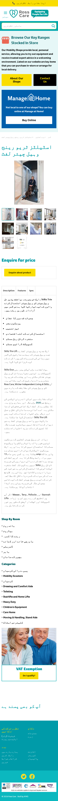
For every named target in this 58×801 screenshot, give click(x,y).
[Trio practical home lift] (50, 228)
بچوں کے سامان (12, 557)
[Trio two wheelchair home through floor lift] (22, 228)
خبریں (5, 762)
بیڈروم (8, 531)
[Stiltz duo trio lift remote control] (36, 228)
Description (9, 290)
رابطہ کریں (8, 755)
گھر (49, 137)
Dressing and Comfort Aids (18, 586)
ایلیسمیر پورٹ (10, 739)
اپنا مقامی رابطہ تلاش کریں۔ (30, 3)
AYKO (26, 796)
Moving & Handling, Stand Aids (20, 617)
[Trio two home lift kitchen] (36, 214)
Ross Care (12, 796)
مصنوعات (32, 733)
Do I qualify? (29, 675)
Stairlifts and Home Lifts (16, 596)
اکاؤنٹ (32, 752)
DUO (38, 402)
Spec (31, 290)
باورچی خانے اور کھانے (18, 541)
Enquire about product (20, 272)
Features (22, 290)
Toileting (8, 591)
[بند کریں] (46, 5)
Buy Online (29, 120)
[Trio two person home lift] (22, 214)
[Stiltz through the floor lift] (8, 243)
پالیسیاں (33, 758)
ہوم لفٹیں (40, 137)
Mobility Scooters (13, 576)
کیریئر (32, 755)
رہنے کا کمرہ (11, 536)
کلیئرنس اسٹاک (13, 622)
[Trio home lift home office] (50, 214)
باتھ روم (9, 526)
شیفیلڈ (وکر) (8, 736)
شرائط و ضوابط (9, 758)
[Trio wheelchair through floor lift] (8, 214)
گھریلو (8, 546)
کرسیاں (8, 581)
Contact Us (45, 79)
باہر (6, 551)
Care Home (9, 612)
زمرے (30, 736)
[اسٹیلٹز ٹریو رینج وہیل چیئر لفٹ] (22, 243)
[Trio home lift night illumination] (8, 228)
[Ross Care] (29, 14)
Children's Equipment (15, 607)
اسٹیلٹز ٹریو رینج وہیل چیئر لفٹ (17, 137)
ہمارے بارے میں (10, 752)
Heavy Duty (9, 602)
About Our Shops (16, 79)
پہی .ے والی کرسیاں (15, 570)
